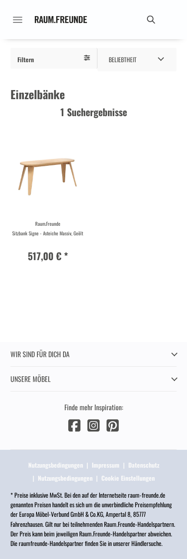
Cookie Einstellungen (128, 477)
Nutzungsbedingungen (55, 464)
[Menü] (17, 20)
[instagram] (93, 424)
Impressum (106, 464)
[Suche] (150, 19)
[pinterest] (113, 424)
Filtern (25, 59)
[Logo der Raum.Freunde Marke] (61, 19)
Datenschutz (143, 464)
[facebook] (74, 424)
